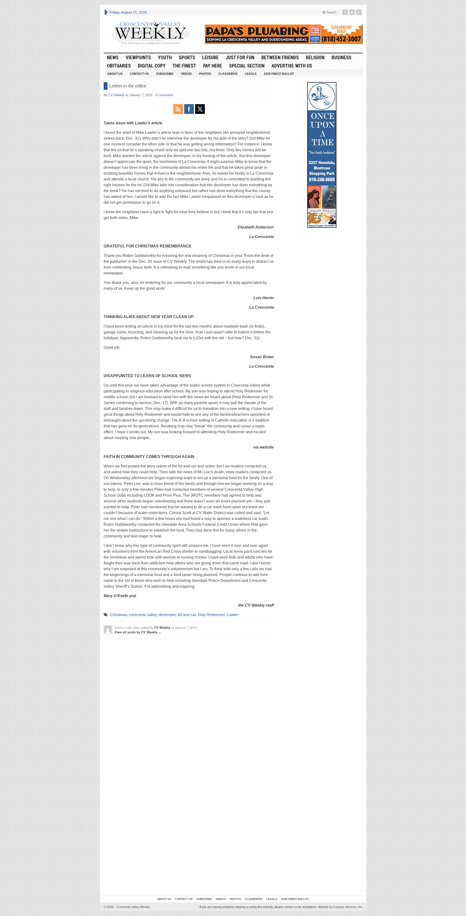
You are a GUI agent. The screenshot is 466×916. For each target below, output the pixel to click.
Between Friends (280, 57)
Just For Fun (240, 57)
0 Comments (165, 95)
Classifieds (228, 74)
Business (341, 57)
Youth (165, 57)
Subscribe (165, 74)
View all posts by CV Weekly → (138, 632)
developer (167, 615)
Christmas (118, 615)
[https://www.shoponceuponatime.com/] (321, 155)
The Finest (184, 66)
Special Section (247, 66)
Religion (315, 57)
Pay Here (212, 66)
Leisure (210, 57)
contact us (291, 907)
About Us (115, 74)
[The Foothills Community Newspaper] (151, 33)
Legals (251, 74)
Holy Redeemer (211, 615)
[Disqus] (189, 702)
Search (330, 12)
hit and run (187, 615)
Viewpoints (138, 57)
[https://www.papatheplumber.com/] (284, 34)
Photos (205, 74)
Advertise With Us (292, 66)
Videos (186, 74)
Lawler (232, 615)
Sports (187, 57)
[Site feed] (359, 12)
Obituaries (119, 66)
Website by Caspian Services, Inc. (340, 907)
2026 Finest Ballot (279, 74)
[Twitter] (352, 12)
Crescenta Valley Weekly (132, 907)
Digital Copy (152, 66)
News (113, 57)
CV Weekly (116, 95)
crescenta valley (143, 615)
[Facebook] (345, 12)
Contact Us (139, 74)
